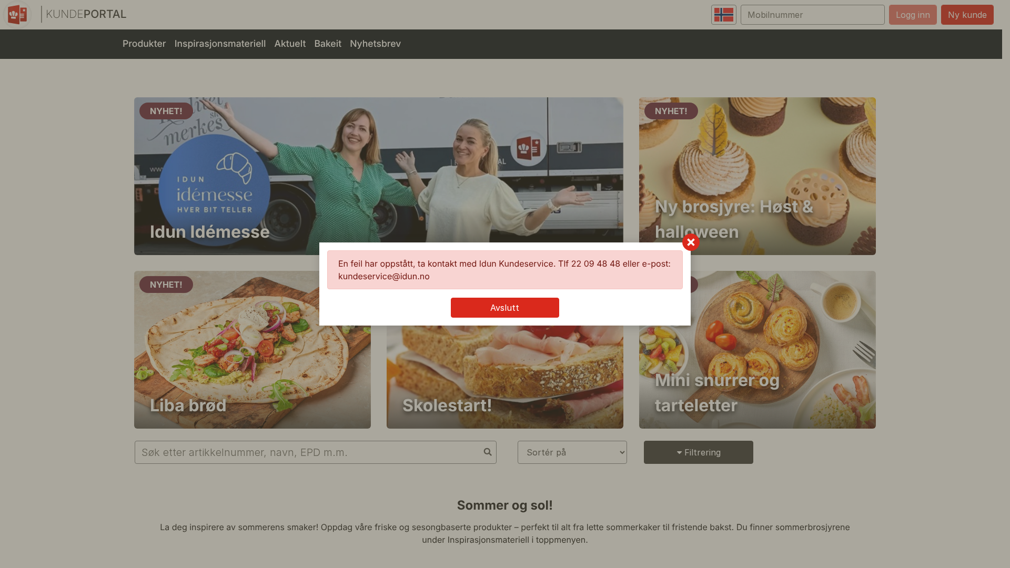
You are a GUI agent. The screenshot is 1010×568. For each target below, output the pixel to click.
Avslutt (504, 307)
